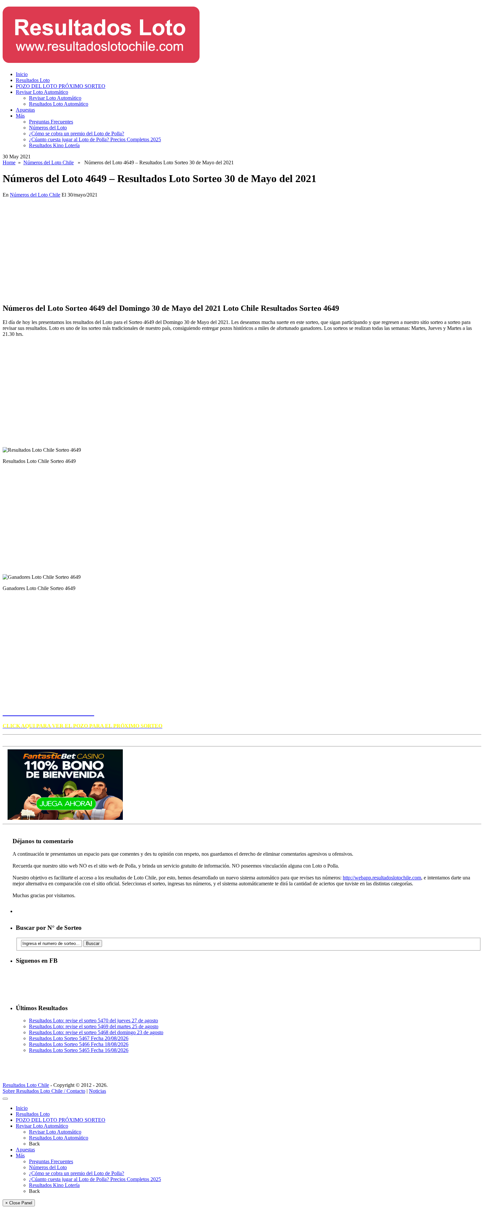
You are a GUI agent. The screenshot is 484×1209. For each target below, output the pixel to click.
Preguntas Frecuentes (51, 121)
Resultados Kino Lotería (54, 145)
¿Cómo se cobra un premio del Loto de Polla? (76, 133)
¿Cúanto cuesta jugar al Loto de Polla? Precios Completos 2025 (95, 139)
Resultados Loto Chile (26, 1085)
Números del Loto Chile (48, 162)
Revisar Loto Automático (42, 92)
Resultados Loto (33, 80)
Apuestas (25, 110)
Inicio (22, 74)
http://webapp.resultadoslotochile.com (382, 877)
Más (20, 116)
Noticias (97, 1091)
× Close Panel (18, 1202)
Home (9, 162)
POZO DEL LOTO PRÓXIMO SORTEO (60, 86)
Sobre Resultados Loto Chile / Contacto (44, 1091)
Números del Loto (48, 127)
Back (34, 1143)
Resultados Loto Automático (58, 104)
